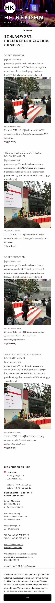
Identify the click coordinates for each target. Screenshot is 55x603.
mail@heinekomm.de (13, 544)
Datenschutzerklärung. (34, 591)
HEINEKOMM (24, 17)
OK (27, 597)
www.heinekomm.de (13, 547)
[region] (27, 586)
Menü (29, 30)
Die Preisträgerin (14, 55)
